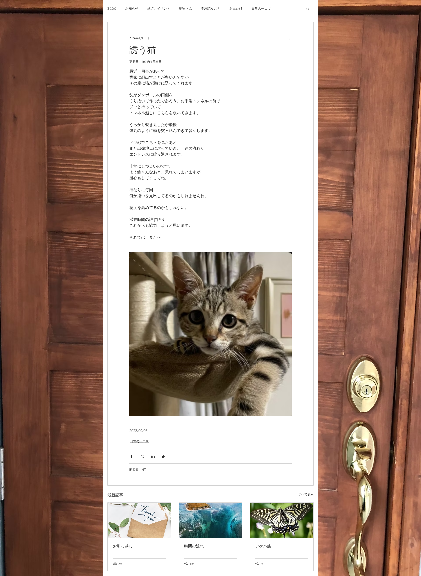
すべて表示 (306, 494)
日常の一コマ (261, 8)
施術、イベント (158, 8)
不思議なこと (211, 8)
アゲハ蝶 (263, 546)
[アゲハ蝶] (281, 520)
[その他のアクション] (289, 38)
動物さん (185, 8)
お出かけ (236, 8)
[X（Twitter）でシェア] (142, 456)
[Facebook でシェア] (131, 456)
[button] (308, 9)
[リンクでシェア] (164, 456)
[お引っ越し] (139, 520)
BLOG (111, 8)
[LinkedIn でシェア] (153, 456)
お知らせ (131, 8)
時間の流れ (194, 546)
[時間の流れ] (210, 520)
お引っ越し (123, 546)
